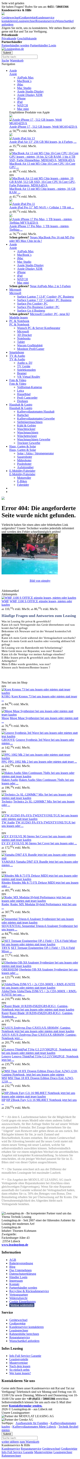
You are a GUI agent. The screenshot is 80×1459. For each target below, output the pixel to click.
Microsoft (15, 289)
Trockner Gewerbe (28, 443)
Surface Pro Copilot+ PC (32, 303)
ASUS (6, 1034)
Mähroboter (24, 460)
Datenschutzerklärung (22, 1273)
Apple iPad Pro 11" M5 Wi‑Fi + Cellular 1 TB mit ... (41, 207)
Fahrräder (23, 484)
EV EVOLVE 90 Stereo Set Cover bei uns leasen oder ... (42, 843)
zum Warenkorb (29, 1441)
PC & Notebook (19, 321)
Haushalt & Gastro (20, 404)
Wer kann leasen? (20, 1373)
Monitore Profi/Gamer (30, 348)
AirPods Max (25, 77)
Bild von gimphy (40, 580)
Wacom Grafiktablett (30, 345)
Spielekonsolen (26, 369)
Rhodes (6, 882)
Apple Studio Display (30, 91)
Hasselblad (23, 394)
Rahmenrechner (11, 1455)
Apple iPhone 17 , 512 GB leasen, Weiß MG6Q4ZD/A (43, 126)
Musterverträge (18, 1362)
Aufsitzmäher (25, 467)
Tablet (21, 342)
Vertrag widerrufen (21, 1305)
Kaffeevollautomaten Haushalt (35, 411)
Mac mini (23, 109)
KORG (6, 696)
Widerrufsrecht (18, 1298)
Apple (13, 70)
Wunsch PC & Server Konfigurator (38, 328)
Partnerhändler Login (43, 45)
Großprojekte (28, 17)
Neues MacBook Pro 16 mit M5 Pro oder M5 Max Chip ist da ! (41, 239)
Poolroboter (24, 463)
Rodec (6, 904)
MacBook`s (24, 81)
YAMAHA (8, 861)
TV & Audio (17, 355)
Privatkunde (9, 38)
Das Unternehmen (20, 1270)
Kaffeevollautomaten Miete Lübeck (34, 1426)
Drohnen (22, 401)
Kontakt (14, 1284)
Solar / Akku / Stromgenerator (35, 453)
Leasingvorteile (18, 1359)
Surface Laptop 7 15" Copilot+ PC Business (44, 300)
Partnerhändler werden (15, 45)
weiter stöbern (10, 1441)
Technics (7, 801)
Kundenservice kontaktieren (26, 1327)
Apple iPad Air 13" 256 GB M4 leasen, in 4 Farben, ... (43, 141)
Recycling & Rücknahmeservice (29, 1291)
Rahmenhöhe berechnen (24, 1334)
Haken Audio (10, 779)
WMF (5, 601)
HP (3, 1100)
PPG (4, 761)
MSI (4, 1078)
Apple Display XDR (30, 95)
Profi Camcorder (27, 397)
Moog (5, 718)
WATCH (22, 105)
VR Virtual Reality (28, 376)
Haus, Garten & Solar (22, 446)
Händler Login (18, 1277)
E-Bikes (22, 481)
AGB (12, 1259)
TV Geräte (23, 366)
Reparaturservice (46, 21)
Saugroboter (24, 456)
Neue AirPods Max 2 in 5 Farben (50, 286)
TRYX (6, 947)
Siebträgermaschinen (30, 422)
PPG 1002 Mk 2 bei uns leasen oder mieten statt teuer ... (42, 761)
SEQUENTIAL (12, 926)
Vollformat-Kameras (29, 387)
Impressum (16, 1280)
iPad (20, 102)
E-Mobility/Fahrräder (22, 470)
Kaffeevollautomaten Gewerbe (36, 418)
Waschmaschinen (27, 432)
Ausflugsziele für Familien (32, 1423)
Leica (20, 390)
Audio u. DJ (24, 362)
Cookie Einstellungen (22, 1301)
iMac (20, 84)
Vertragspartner (18, 1294)
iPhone (21, 98)
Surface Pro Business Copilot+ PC (38, 307)
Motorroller (24, 477)
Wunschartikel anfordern (24, 1340)
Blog (12, 1266)
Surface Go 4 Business (31, 310)
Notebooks (23, 338)
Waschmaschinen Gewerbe (33, 439)
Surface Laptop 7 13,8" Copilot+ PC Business (45, 296)
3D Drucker (24, 335)
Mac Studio (24, 88)
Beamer (22, 373)
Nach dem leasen (19, 1366)
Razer (5, 1013)
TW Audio (8, 822)
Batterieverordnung (21, 1263)
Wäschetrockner (27, 436)
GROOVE (8, 739)
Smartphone (16, 352)
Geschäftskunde (27, 38)
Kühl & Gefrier (26, 425)
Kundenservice (11, 1448)
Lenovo (6, 1056)
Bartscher (23, 415)
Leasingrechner (26, 21)
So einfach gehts (19, 1369)
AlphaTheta (9, 991)
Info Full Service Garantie (25, 1355)
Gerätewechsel (11, 17)
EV (4, 843)
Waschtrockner (26, 429)
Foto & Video (17, 380)
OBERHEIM (10, 969)
